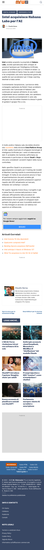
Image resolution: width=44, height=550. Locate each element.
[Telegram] (18, 32)
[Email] (23, 32)
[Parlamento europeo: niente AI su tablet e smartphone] (32, 390)
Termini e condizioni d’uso (11, 530)
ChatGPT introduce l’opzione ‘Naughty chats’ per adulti (10, 375)
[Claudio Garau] (4, 26)
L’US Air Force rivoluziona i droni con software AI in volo (10, 345)
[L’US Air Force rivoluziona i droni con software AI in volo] (11, 333)
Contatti (4, 517)
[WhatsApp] (13, 32)
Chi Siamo (5, 508)
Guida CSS (33, 464)
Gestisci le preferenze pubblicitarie (13, 495)
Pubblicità (5, 514)
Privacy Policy (6, 533)
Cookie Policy (6, 536)
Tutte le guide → (22, 471)
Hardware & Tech (25, 12)
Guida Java (22, 469)
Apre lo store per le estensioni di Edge (8, 312)
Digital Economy (9, 12)
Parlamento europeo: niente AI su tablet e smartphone (31, 402)
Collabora (5, 511)
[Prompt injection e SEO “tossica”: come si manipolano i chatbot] (32, 363)
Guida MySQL (33, 467)
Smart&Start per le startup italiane (32, 312)
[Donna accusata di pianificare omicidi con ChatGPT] (11, 390)
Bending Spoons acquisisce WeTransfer (19, 246)
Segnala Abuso (7, 539)
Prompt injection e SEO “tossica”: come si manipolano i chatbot (32, 376)
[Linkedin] (9, 32)
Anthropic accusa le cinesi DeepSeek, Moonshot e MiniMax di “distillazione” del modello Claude (32, 347)
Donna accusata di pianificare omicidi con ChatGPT (10, 401)
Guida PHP (23, 467)
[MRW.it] (22, 2)
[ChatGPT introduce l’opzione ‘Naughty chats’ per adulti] (11, 363)
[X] (4, 32)
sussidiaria (9, 147)
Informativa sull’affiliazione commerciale (16, 542)
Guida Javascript (11, 467)
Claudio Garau (12, 26)
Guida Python (11, 469)
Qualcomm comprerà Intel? (14, 242)
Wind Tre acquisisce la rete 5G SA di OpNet (21, 253)
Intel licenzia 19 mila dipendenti (16, 239)
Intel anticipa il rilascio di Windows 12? (19, 249)
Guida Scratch (33, 469)
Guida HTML (23, 464)
